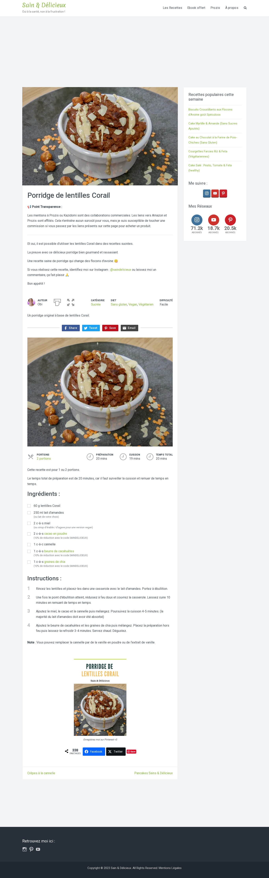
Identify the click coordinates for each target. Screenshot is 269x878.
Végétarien (145, 304)
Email (131, 328)
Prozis (215, 8)
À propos (231, 8)
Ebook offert (196, 8)
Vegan (132, 304)
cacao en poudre (55, 534)
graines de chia (54, 562)
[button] (70, 301)
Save (133, 751)
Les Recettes (172, 8)
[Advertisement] (134, 45)
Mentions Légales (170, 868)
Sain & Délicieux (44, 5)
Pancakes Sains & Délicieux (153, 773)
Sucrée (96, 304)
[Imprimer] (57, 301)
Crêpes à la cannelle (41, 773)
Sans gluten (119, 304)
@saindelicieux (120, 269)
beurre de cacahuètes (59, 551)
